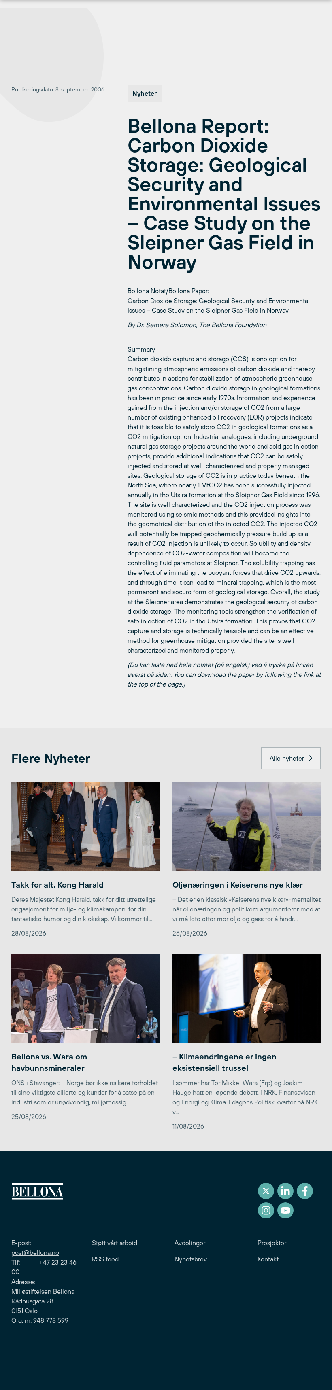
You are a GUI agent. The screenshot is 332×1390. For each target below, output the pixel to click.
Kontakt (268, 1259)
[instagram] (266, 1210)
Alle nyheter (287, 758)
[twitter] (266, 1191)
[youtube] (285, 1210)
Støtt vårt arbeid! (115, 1242)
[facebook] (305, 1191)
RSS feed (105, 1259)
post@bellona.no (35, 1252)
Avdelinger (190, 1242)
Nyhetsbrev (191, 1259)
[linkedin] (285, 1191)
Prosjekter (272, 1242)
